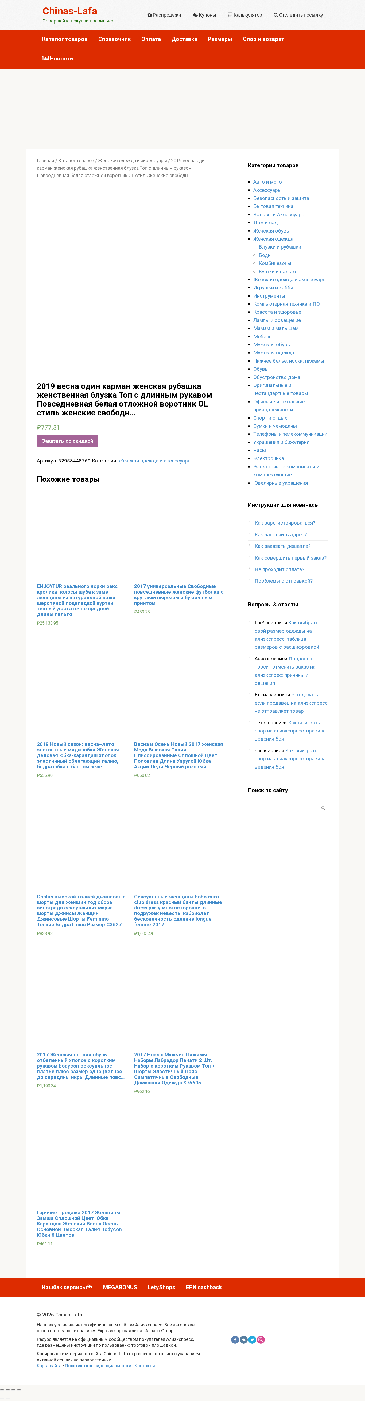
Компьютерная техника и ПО (286, 304)
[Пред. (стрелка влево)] (2, 1398)
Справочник (114, 39)
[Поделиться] (8, 1390)
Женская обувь (271, 231)
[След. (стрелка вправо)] (8, 1398)
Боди (265, 255)
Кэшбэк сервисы (64, 1287)
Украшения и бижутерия (281, 442)
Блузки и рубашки (280, 247)
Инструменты (269, 296)
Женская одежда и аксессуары (132, 160)
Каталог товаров (65, 39)
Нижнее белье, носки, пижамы (288, 361)
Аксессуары (267, 190)
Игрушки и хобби (273, 287)
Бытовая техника (273, 206)
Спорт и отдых (270, 418)
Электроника (268, 458)
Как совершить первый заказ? (291, 558)
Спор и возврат (263, 39)
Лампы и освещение (277, 320)
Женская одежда (273, 239)
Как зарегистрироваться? (285, 523)
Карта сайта (49, 1365)
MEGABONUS (120, 1287)
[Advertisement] (182, 108)
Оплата (151, 39)
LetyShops (161, 1287)
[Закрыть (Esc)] (2, 1390)
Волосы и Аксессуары (279, 214)
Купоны (207, 15)
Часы (259, 450)
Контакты (145, 1365)
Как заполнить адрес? (281, 534)
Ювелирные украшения (280, 483)
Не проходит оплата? (279, 569)
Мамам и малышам (275, 328)
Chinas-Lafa (69, 11)
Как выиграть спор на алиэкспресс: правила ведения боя (290, 731)
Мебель (262, 336)
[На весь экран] (13, 1390)
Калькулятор (247, 15)
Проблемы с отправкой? (284, 581)
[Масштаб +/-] (19, 1390)
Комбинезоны (275, 263)
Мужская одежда (273, 353)
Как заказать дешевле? (282, 546)
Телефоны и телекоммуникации (290, 434)
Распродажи (166, 15)
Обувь (260, 369)
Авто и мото (267, 182)
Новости (61, 58)
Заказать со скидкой (67, 441)
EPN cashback (204, 1287)
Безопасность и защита (281, 198)
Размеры (220, 39)
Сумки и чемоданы (275, 426)
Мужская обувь (271, 344)
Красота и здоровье (277, 312)
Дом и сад (265, 222)
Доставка (184, 39)
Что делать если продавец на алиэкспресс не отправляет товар (291, 703)
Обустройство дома (276, 377)
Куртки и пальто (277, 271)
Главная (45, 160)
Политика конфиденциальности (98, 1365)
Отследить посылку (300, 15)
